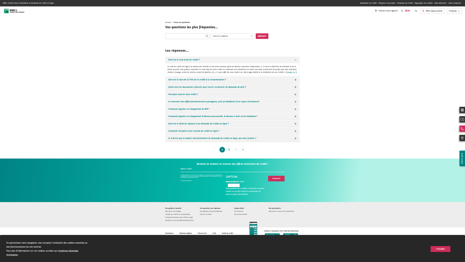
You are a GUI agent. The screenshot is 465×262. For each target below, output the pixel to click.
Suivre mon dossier (240, 214)
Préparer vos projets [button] (387, 3)
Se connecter (238, 211)
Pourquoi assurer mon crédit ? (183, 94)
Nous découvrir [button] (440, 3)
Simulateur (169, 233)
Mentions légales (186, 233)
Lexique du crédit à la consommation (177, 214)
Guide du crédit (227, 233)
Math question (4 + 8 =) (235, 182)
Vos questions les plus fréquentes (211, 211)
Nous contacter (455, 3)
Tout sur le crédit (205, 214)
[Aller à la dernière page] (243, 149)
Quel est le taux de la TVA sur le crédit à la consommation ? (197, 80)
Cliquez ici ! (291, 72)
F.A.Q (214, 233)
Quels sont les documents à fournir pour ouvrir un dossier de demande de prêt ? (207, 87)
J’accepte (440, 249)
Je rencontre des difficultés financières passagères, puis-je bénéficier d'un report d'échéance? (213, 102)
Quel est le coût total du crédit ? (184, 60)
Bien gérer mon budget (173, 211)
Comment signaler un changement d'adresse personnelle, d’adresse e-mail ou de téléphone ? (213, 116)
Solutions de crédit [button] (405, 3)
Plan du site (202, 233)
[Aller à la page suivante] (236, 149)
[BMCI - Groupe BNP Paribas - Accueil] (14, 11)
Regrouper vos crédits (424, 3)
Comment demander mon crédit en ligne (179, 217)
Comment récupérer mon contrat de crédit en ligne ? (194, 131)
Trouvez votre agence (388, 11)
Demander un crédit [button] (368, 3)
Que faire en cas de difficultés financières (179, 220)
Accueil (168, 22)
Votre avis (462, 158)
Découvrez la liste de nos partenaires (281, 211)
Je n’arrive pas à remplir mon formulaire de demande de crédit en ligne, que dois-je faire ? (212, 138)
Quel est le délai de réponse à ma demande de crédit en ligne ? (198, 124)
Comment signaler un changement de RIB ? (188, 109)
